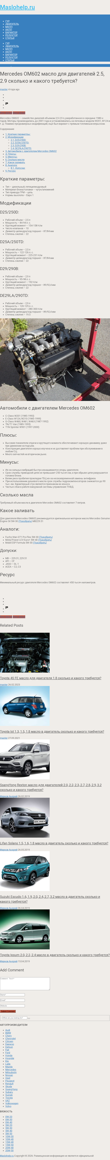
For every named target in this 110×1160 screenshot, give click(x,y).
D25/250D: (18, 139)
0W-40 (8, 1122)
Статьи (9, 38)
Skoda (8, 1086)
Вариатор (11, 32)
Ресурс (10, 170)
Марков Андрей (8, 796)
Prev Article (6, 112)
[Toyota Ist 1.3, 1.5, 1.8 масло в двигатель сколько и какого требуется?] (55, 706)
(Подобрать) (25, 521)
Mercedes (5, 65)
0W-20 (8, 1116)
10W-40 (9, 1139)
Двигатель (12, 24)
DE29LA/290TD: (21, 148)
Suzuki (9, 1095)
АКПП (8, 29)
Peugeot (9, 1080)
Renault (9, 1083)
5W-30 (8, 1128)
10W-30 (9, 1136)
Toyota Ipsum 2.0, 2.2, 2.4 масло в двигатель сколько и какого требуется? (55, 955)
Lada (7, 1064)
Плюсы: (10, 154)
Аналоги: (11, 165)
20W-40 (9, 1147)
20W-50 (9, 1150)
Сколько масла (14, 159)
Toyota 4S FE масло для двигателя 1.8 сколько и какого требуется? (50, 678)
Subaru (9, 1092)
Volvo (8, 1106)
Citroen (9, 1041)
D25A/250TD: (20, 142)
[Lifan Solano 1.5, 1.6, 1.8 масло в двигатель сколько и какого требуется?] (55, 818)
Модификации (14, 137)
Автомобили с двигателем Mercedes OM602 (31, 151)
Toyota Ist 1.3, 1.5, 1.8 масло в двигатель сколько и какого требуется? (52, 731)
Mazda (8, 1066)
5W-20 (8, 1125)
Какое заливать (15, 162)
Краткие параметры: (17, 134)
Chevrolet (10, 1038)
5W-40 (8, 1130)
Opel (7, 1078)
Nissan (9, 1075)
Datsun (9, 1047)
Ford (7, 1052)
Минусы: (11, 156)
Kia (7, 1061)
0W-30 (8, 1119)
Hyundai (9, 1058)
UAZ (7, 1100)
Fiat (7, 1049)
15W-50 (9, 1144)
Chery (8, 1035)
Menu (3, 16)
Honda (8, 1055)
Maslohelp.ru (17, 7)
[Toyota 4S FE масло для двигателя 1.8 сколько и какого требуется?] (55, 653)
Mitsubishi (10, 1072)
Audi (7, 1030)
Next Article (19, 112)
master (4, 89)
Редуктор (11, 35)
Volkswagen (11, 1103)
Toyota (9, 1097)
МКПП (8, 26)
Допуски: (18, 168)
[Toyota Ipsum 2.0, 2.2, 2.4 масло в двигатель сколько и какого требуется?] (55, 929)
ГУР (7, 21)
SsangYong (11, 1089)
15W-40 (9, 1142)
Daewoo (9, 1044)
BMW (8, 1032)
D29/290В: (18, 145)
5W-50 (8, 1133)
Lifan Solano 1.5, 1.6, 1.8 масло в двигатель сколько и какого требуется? (54, 843)
